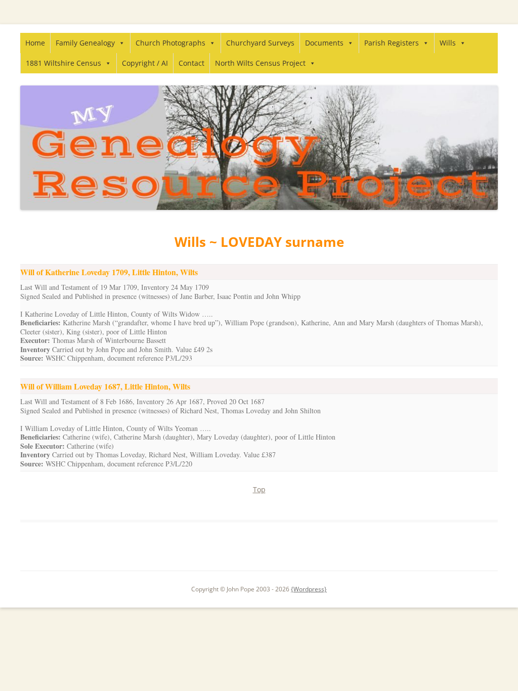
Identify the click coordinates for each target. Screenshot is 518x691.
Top (259, 489)
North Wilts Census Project (260, 63)
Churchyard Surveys (260, 43)
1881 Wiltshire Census (63, 63)
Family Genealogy (85, 43)
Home (35, 43)
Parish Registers (391, 43)
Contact (191, 63)
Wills (448, 43)
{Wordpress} (309, 589)
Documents (324, 43)
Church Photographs (170, 43)
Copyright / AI (145, 63)
